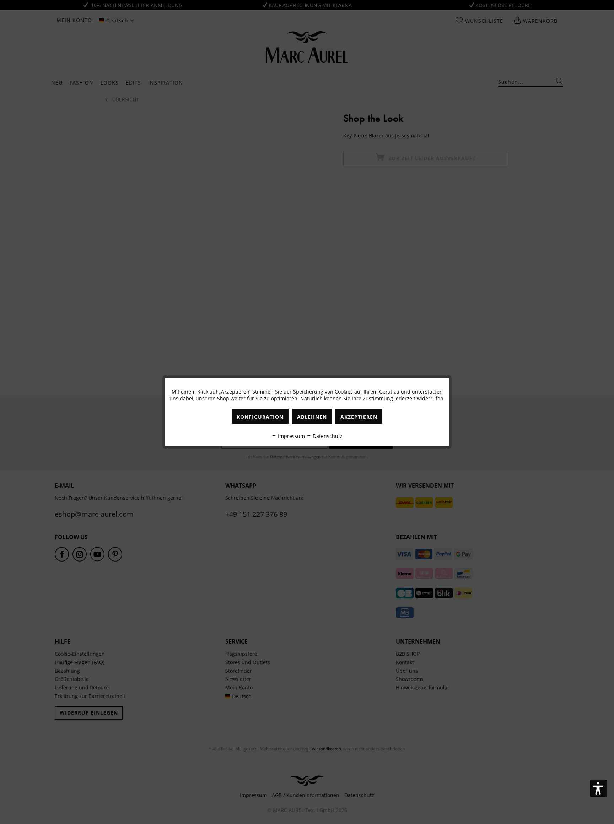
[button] (598, 788)
